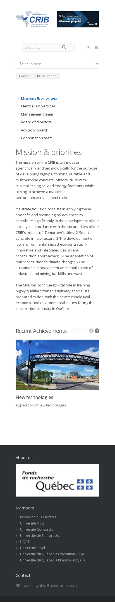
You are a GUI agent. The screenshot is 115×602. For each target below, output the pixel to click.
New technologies (34, 397)
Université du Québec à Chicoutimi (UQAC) (53, 554)
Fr (89, 47)
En (97, 47)
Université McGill (33, 523)
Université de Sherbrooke (40, 535)
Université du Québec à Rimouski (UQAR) (52, 560)
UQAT (25, 541)
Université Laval (32, 547)
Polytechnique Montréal (39, 517)
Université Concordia (37, 529)
